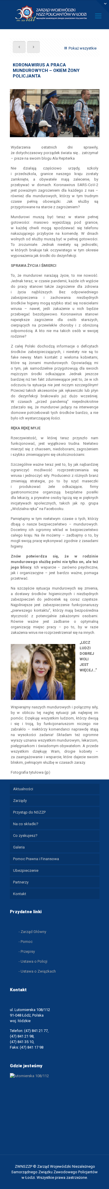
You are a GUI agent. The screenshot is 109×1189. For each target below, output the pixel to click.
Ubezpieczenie (25, 870)
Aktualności (23, 789)
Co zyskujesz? (25, 835)
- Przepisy (27, 951)
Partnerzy (20, 882)
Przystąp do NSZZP (29, 812)
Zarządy (20, 800)
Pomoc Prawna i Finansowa (36, 859)
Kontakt (19, 894)
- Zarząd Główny (32, 931)
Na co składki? (25, 824)
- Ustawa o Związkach (37, 971)
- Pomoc (26, 941)
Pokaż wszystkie (82, 48)
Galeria (19, 847)
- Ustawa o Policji (33, 961)
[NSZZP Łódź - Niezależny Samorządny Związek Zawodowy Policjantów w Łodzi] (54, 13)
